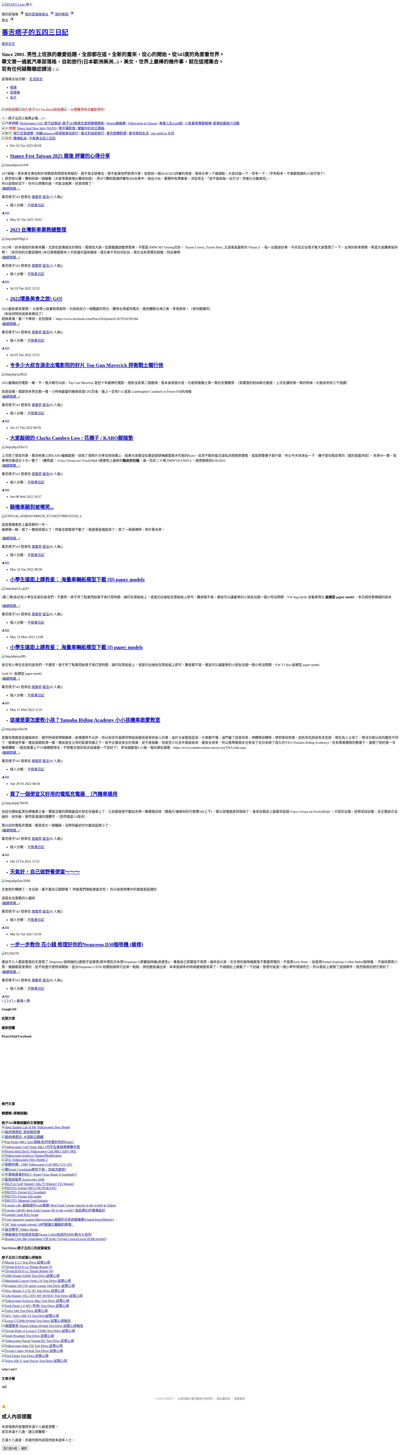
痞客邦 (37, 197)
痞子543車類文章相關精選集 (83, 123)
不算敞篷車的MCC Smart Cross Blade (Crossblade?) (41, 1174)
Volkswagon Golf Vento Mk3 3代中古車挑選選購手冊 (42, 1147)
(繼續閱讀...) (11, 188)
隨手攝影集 (67, 128)
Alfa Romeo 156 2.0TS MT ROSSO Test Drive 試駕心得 (43, 1296)
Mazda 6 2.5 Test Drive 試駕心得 (27, 1262)
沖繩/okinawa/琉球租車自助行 (57, 133)
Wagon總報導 (116, 123)
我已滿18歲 (10, 1448)
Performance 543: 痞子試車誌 (40, 123)
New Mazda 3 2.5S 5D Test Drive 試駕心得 (34, 1291)
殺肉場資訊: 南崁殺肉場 (22, 1132)
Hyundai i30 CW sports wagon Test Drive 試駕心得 (40, 1286)
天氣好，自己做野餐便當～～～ (45, 871)
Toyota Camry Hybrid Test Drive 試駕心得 (34, 1351)
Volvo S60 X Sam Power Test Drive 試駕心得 (36, 1361)
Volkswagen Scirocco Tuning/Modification (33, 1155)
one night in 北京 (162, 133)
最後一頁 (23, 1000)
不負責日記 (36, 205)
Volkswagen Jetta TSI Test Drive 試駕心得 (33, 1346)
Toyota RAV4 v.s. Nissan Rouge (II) (29, 1271)
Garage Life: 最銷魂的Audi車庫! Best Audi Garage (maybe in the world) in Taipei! (60, 1205)
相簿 (13, 87)
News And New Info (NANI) (36, 128)
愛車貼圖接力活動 (226, 123)
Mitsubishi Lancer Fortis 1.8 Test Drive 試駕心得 (38, 1281)
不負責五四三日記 (42, 138)
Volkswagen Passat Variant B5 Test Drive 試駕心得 (39, 1341)
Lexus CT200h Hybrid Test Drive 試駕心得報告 (38, 1321)
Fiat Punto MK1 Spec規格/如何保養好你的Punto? (39, 1142)
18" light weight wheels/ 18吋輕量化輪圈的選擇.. (39, 1224)
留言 (45, 197)
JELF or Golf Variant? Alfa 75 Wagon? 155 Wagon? (39, 1184)
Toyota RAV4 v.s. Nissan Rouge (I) (28, 1267)
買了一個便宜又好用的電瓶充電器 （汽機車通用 (64, 794)
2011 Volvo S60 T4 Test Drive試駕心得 (32, 1316)
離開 (24, 1448)
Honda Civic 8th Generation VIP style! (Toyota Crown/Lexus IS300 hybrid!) (55, 1239)
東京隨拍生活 (139, 133)
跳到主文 (8, 44)
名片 (13, 97)
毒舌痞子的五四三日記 (35, 32)
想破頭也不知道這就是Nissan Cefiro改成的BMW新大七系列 (48, 1234)
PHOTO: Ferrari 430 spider (23, 1196)
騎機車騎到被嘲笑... (32, 507)
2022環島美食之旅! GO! (36, 298)
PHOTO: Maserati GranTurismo (26, 1200)
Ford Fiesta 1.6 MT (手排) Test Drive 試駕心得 (37, 1306)
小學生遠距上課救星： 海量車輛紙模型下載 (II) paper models (77, 579)
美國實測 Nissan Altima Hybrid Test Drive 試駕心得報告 (44, 1326)
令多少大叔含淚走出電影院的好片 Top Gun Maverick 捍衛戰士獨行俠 (86, 365)
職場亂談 (20, 138)
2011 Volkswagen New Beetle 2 (26, 1159)
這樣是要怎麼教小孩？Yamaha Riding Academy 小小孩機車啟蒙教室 (85, 720)
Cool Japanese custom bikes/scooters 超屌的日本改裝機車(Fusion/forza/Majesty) (59, 1219)
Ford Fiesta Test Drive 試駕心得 (27, 1356)
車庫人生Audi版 (170, 123)
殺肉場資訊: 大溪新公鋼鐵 (24, 1137)
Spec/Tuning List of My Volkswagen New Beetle (37, 1127)
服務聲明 (239, 1398)
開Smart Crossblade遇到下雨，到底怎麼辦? (35, 1169)
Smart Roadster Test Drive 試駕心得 (29, 1336)
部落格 (15, 92)
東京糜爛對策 (116, 133)
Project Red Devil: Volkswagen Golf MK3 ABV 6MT (41, 1151)
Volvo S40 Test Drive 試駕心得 (26, 1311)
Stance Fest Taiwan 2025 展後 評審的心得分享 (60, 156)
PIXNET (169, 1398)
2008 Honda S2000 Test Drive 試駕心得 (32, 1276)
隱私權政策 (223, 1398)
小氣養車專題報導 (198, 123)
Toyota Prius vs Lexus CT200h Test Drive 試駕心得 (40, 1331)
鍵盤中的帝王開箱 (91, 128)
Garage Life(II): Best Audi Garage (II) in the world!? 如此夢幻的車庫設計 (55, 1210)
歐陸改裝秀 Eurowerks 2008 (24, 1179)
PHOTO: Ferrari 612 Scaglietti (25, 1192)
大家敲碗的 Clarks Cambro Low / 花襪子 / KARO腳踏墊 (71, 438)
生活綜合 (35, 79)
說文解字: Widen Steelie (21, 1229)
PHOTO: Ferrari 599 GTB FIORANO (30, 1188)
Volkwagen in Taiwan (142, 123)
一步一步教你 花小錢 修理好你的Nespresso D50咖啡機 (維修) (76, 944)
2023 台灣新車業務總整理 (38, 229)
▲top (5, 212)
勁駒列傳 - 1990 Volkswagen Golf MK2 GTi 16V (38, 1164)
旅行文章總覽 (23, 133)
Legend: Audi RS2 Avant (21, 1215)
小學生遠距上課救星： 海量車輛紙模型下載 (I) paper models (76, 647)
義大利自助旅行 (92, 133)
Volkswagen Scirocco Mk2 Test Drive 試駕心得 (37, 1301)
